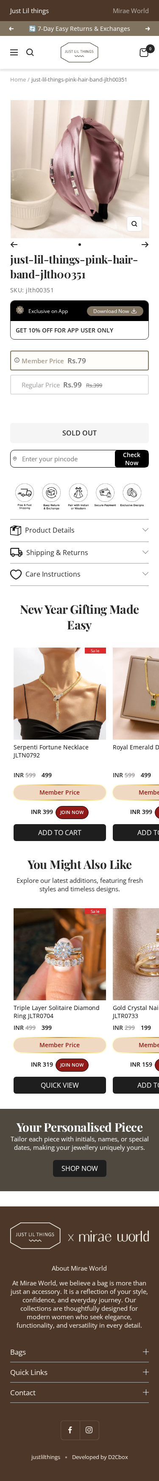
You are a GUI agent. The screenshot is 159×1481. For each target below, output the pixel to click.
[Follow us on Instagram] (89, 1430)
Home (18, 79)
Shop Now (79, 1168)
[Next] (145, 245)
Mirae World (131, 10)
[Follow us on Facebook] (70, 1430)
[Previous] (13, 245)
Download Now (111, 311)
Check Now (131, 459)
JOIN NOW (72, 812)
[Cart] (144, 52)
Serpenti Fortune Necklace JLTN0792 (51, 751)
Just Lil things (29, 10)
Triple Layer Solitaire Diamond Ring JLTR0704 (57, 1012)
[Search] (30, 52)
